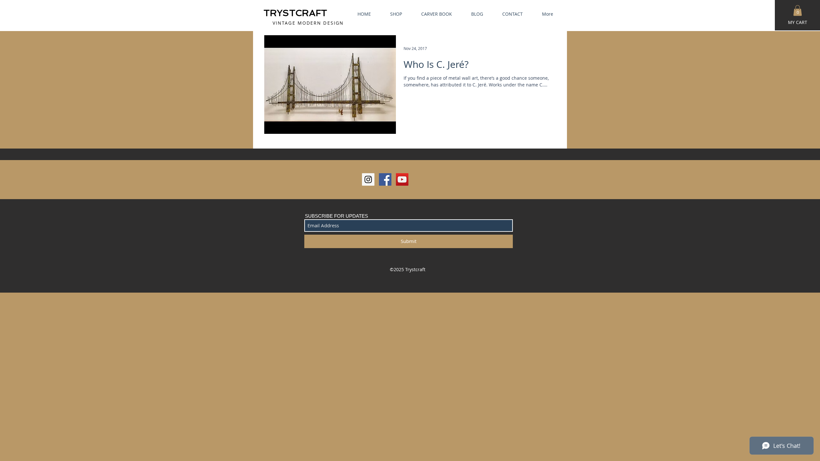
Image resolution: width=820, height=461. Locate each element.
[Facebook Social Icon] (385, 179)
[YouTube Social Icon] (402, 179)
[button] (797, 10)
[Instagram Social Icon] (368, 179)
